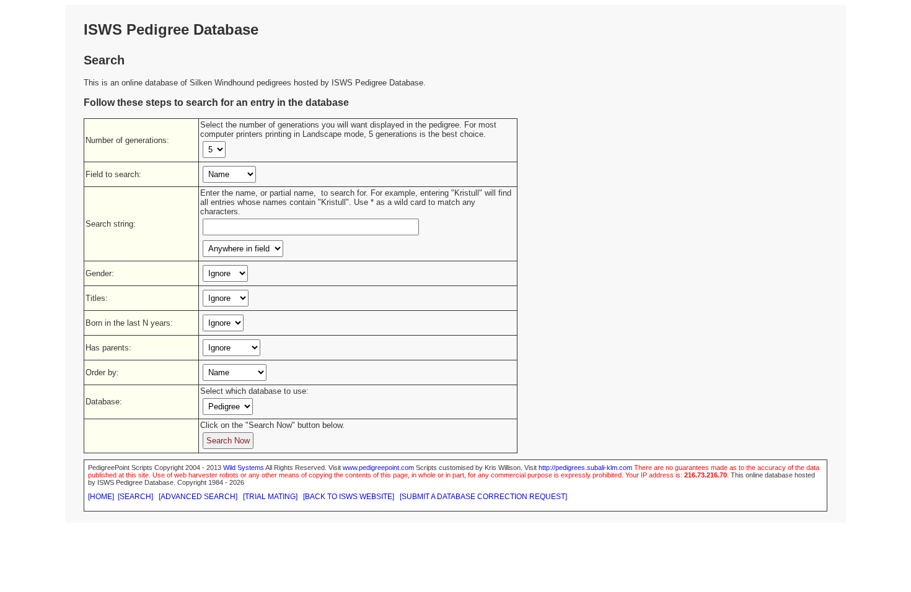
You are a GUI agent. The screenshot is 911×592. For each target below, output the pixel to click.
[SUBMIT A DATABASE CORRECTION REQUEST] (483, 496)
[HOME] (101, 496)
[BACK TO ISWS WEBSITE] (348, 496)
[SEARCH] (135, 496)
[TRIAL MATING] (270, 496)
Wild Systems (243, 467)
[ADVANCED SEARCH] (198, 496)
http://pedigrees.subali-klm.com (585, 467)
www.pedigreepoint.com (378, 467)
